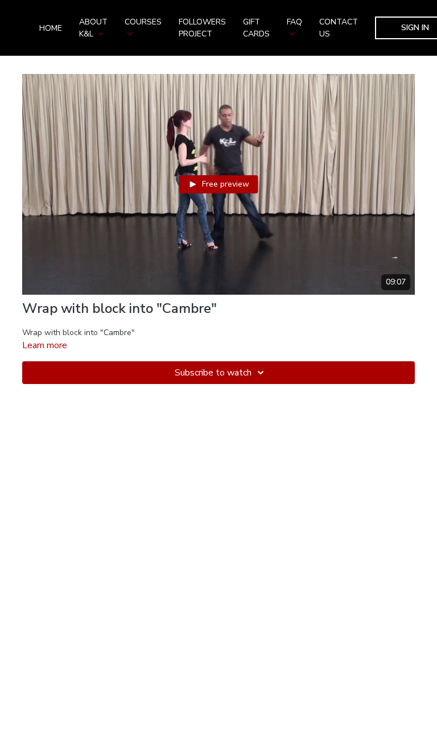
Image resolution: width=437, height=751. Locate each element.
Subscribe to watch (213, 372)
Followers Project (202, 27)
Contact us (338, 27)
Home (50, 28)
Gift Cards (256, 27)
